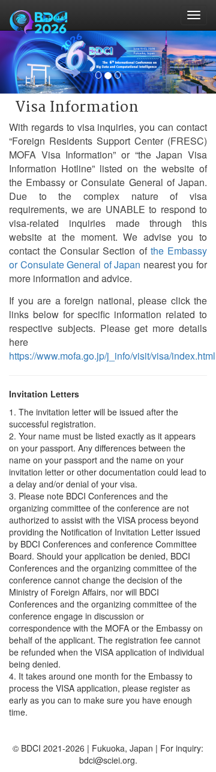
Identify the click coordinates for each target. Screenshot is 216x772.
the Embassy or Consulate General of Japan (108, 257)
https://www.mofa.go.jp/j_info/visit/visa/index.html (112, 356)
